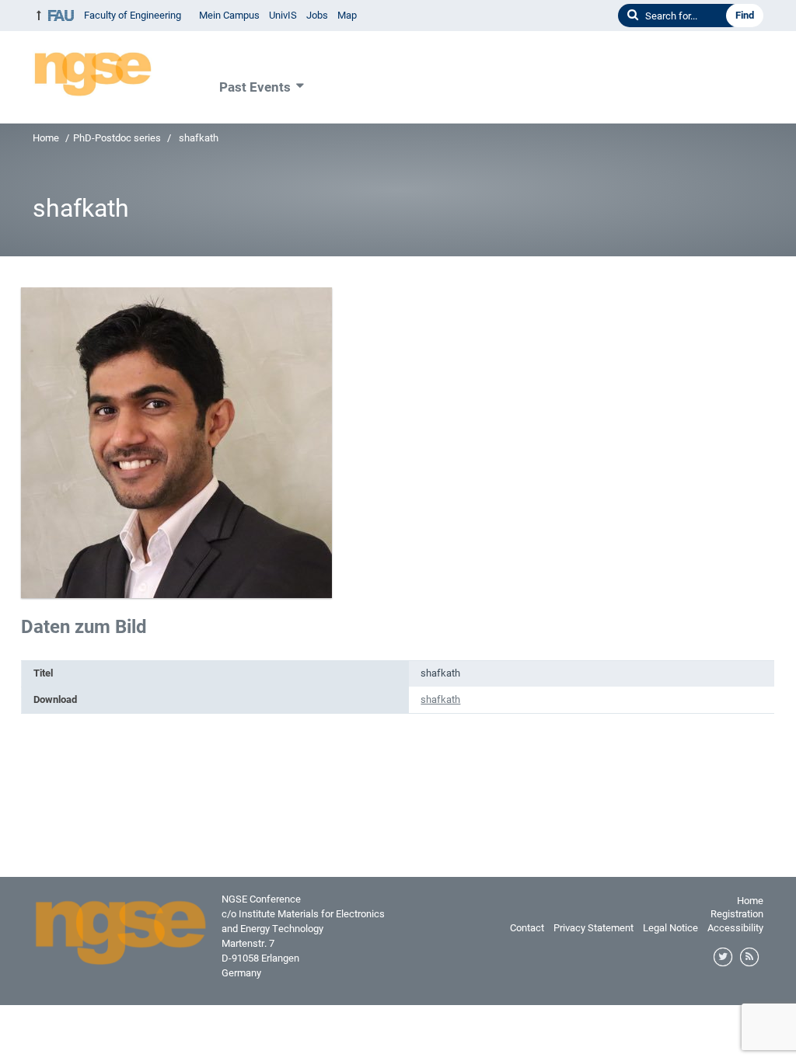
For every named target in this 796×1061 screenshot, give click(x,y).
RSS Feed (750, 958)
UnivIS (283, 15)
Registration (736, 914)
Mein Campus (229, 15)
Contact (527, 928)
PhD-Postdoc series (117, 138)
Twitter (724, 958)
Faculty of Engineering (132, 15)
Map (347, 15)
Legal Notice (670, 928)
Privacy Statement (593, 928)
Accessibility (735, 928)
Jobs (317, 15)
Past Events (255, 87)
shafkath (440, 699)
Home (46, 138)
